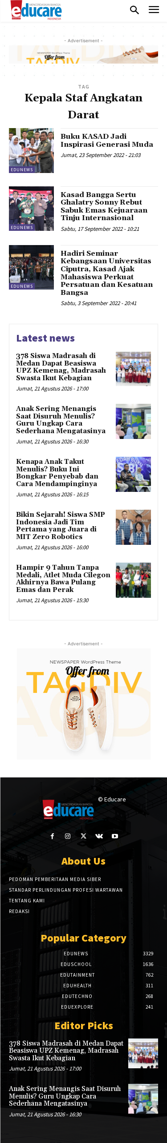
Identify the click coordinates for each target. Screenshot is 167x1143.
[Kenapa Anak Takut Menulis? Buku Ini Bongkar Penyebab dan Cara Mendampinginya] (133, 474)
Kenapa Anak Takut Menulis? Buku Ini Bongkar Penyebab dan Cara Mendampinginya (57, 473)
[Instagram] (67, 836)
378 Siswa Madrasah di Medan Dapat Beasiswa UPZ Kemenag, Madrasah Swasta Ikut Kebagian (61, 367)
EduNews (22, 170)
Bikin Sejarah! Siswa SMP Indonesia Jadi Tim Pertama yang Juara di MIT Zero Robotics (60, 526)
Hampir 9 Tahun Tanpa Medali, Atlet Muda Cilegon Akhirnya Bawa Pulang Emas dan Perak (63, 578)
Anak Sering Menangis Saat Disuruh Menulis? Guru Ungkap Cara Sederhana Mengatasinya (61, 420)
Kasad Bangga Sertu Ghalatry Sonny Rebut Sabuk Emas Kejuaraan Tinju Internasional (104, 206)
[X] (83, 836)
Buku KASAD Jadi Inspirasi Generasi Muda (107, 140)
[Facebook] (52, 836)
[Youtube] (114, 836)
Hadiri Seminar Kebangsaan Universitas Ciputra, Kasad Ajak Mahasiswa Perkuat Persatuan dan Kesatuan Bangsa (107, 273)
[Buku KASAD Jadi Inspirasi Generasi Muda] (31, 150)
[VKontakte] (99, 836)
